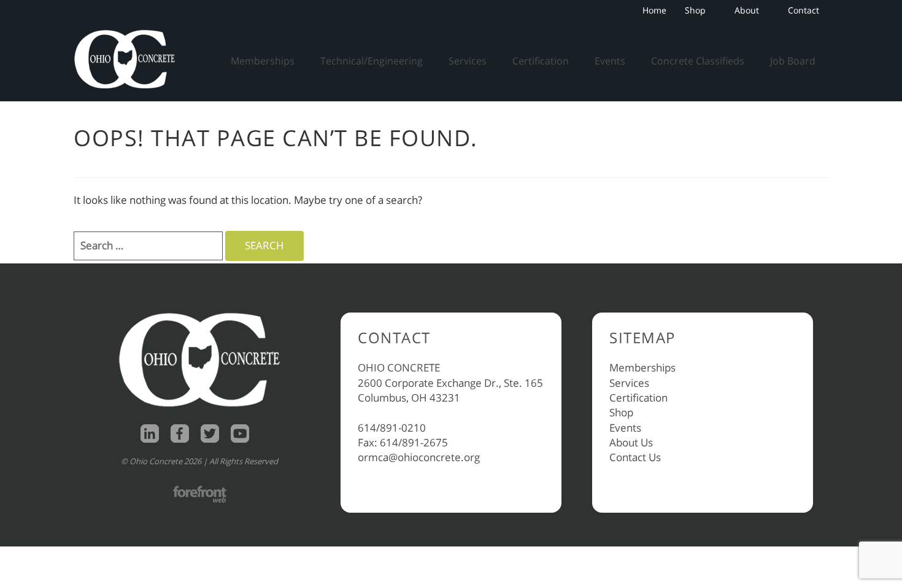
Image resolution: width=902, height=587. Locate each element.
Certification (540, 61)
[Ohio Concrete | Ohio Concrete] (129, 58)
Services (468, 61)
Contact (803, 10)
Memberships (263, 61)
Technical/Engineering (371, 61)
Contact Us (635, 457)
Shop (695, 10)
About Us (631, 442)
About (746, 10)
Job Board (792, 61)
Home (654, 10)
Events (610, 61)
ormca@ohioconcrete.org (419, 457)
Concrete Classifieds (697, 61)
